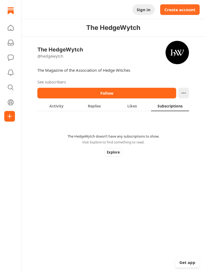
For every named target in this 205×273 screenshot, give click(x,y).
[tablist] (113, 106)
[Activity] (10, 72)
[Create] (9, 116)
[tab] (56, 106)
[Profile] (10, 102)
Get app (187, 262)
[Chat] (10, 57)
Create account (179, 9)
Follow (106, 93)
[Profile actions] (183, 93)
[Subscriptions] (10, 42)
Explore (113, 152)
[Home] (10, 10)
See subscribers (51, 82)
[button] (10, 27)
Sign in (144, 9)
